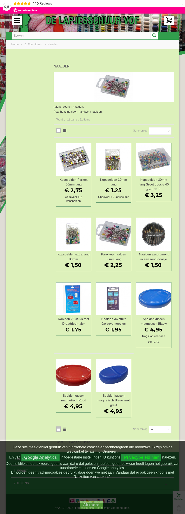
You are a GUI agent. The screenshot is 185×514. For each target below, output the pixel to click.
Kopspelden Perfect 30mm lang (74, 182)
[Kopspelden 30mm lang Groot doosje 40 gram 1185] (153, 159)
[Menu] (17, 20)
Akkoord (91, 505)
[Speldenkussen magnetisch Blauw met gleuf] (113, 375)
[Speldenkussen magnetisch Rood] (73, 375)
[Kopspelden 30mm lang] (113, 159)
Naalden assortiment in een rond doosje (154, 256)
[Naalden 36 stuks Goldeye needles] (113, 298)
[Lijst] (64, 130)
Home (15, 44)
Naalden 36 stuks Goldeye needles (113, 321)
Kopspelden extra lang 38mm (74, 256)
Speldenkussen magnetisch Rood (73, 398)
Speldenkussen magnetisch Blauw (154, 321)
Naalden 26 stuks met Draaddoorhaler (73, 321)
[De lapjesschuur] (92, 20)
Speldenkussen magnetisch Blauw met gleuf (113, 400)
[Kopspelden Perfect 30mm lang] (73, 159)
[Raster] (58, 130)
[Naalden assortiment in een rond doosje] (153, 234)
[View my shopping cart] (169, 20)
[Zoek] (154, 35)
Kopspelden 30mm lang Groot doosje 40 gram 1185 (154, 184)
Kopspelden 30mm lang (113, 182)
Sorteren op (140, 130)
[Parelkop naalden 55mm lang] (113, 234)
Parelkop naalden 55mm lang (113, 256)
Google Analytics (40, 457)
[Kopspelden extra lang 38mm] (73, 234)
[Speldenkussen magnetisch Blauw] (153, 298)
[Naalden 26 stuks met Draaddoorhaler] (73, 298)
